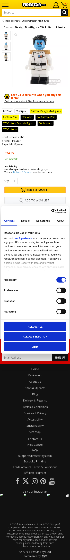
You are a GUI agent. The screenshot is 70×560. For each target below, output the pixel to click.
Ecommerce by (31, 556)
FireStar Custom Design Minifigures (31, 20)
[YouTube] (52, 481)
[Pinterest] (43, 481)
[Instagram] (35, 481)
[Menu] (5, 5)
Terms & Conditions (35, 407)
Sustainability (35, 426)
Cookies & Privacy (35, 413)
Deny (35, 346)
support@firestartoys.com (35, 456)
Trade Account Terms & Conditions (35, 467)
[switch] (61, 290)
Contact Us (35, 439)
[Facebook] (18, 481)
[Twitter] (25, 481)
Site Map (35, 432)
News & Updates (35, 388)
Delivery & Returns (22, 172)
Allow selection (35, 336)
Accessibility (35, 419)
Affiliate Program (35, 473)
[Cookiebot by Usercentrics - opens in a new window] (51, 211)
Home (35, 369)
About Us (35, 382)
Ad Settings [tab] (43, 220)
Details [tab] (25, 220)
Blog (35, 394)
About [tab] (60, 220)
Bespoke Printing (35, 461)
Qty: (6, 181)
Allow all (35, 326)
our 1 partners (23, 238)
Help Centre (35, 445)
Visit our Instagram (35, 491)
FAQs (35, 450)
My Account (35, 375)
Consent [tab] (9, 220)
